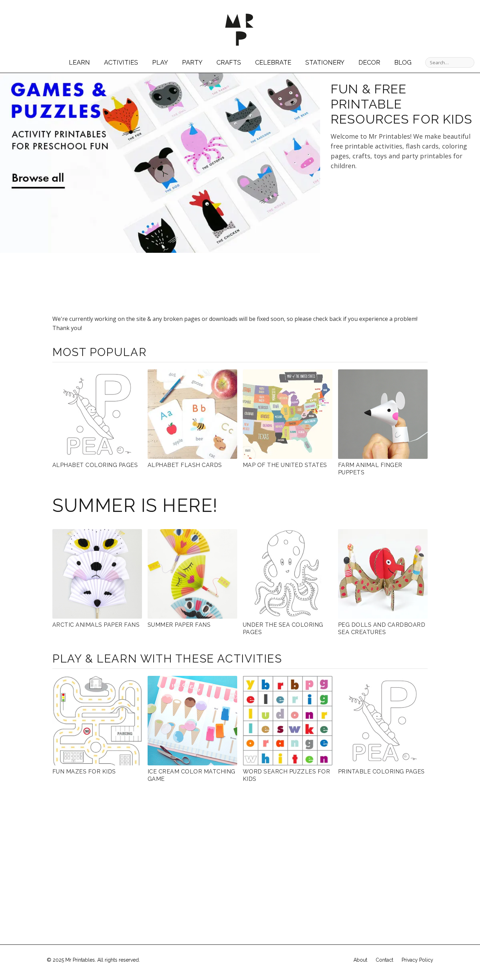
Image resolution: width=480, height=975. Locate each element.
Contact (384, 960)
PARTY (192, 62)
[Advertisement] (390, 239)
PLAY (160, 62)
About (360, 960)
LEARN (79, 62)
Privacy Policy (417, 960)
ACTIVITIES (121, 62)
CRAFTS (228, 62)
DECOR (369, 62)
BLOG (402, 62)
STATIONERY (324, 62)
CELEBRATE (273, 62)
